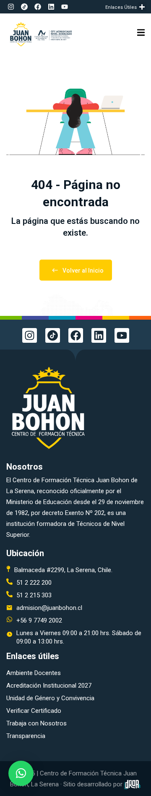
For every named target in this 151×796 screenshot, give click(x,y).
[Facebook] (37, 6)
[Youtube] (64, 6)
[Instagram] (11, 6)
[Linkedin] (51, 6)
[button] (142, 7)
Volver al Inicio (83, 270)
